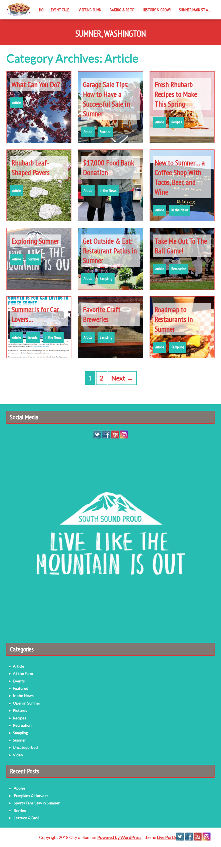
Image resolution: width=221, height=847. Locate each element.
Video (18, 755)
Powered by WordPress (119, 837)
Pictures (20, 710)
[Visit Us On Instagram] (123, 434)
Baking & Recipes (124, 9)
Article (16, 102)
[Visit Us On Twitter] (97, 434)
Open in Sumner (26, 703)
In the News (108, 190)
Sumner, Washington (110, 34)
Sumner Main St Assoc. (197, 9)
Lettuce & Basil (26, 817)
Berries (20, 810)
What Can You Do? (36, 84)
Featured (20, 688)
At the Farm (23, 673)
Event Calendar (63, 9)
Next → (122, 378)
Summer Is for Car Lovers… (35, 314)
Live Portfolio (169, 837)
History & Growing (159, 9)
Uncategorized (25, 747)
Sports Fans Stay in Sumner (37, 803)
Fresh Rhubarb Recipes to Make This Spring (176, 94)
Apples (20, 788)
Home (43, 9)
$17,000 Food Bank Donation (108, 167)
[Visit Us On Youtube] (114, 434)
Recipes (176, 122)
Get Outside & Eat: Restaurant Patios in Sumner (110, 250)
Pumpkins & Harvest (31, 795)
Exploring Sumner (35, 241)
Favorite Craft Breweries (101, 314)
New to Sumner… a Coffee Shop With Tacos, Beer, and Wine (180, 177)
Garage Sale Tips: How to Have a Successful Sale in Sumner (106, 98)
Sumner (105, 131)
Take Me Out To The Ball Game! (181, 246)
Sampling (106, 278)
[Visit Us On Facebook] (106, 434)
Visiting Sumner (92, 9)
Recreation (178, 268)
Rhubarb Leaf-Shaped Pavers (31, 167)
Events (32, 337)
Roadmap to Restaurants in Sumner (174, 319)
